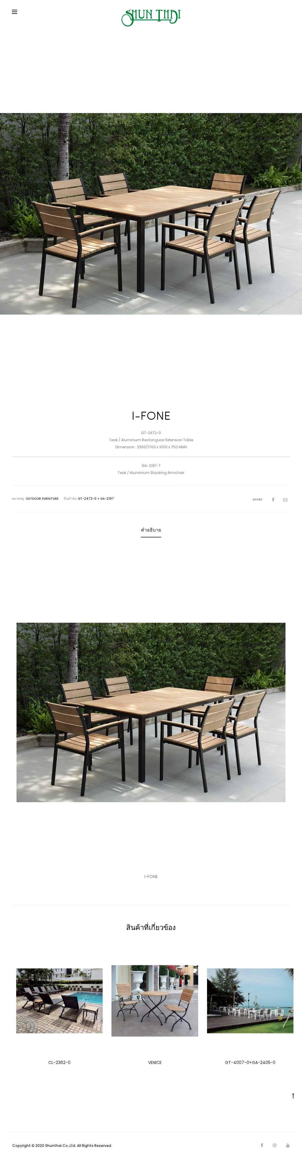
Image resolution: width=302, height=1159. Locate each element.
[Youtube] (288, 1145)
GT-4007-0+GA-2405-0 (250, 1062)
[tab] (151, 530)
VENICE (155, 1062)
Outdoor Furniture (42, 498)
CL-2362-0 (59, 1062)
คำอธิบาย (151, 530)
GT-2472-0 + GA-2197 (96, 498)
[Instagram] (274, 1145)
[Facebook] (262, 1145)
